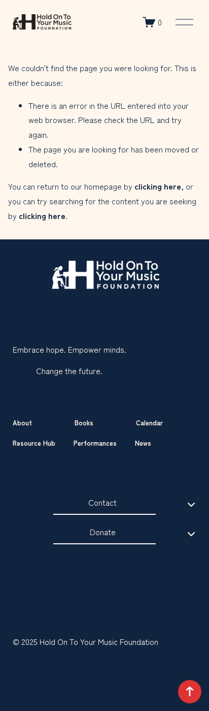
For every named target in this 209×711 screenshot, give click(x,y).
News (143, 443)
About (22, 422)
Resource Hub (34, 443)
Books (84, 422)
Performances (95, 443)
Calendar (149, 422)
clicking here (157, 186)
